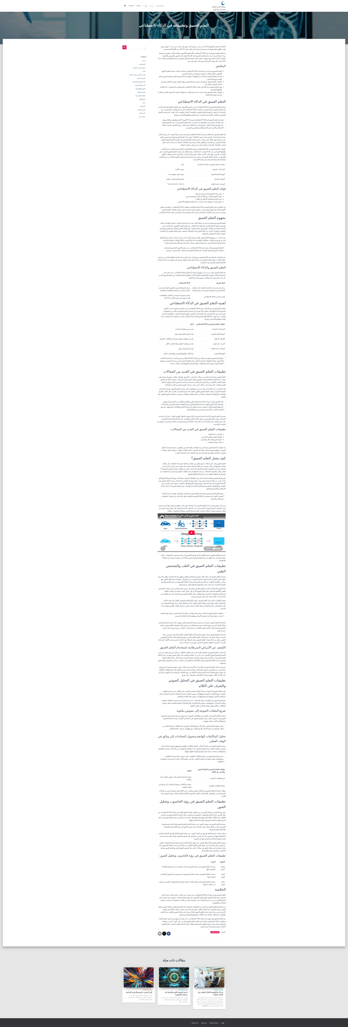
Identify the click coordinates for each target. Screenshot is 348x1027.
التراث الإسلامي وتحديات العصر (137, 74)
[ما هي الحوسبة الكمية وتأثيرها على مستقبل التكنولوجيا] (174, 977)
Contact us (195, 1023)
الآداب (143, 71)
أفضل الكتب (142, 64)
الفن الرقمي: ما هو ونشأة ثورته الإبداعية (139, 992)
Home (222, 1023)
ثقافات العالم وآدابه (140, 95)
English (138, 5)
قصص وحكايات (141, 109)
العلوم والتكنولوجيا (215, 932)
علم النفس (142, 106)
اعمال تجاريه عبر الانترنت (138, 68)
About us (204, 1023)
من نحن (151, 5)
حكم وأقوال (142, 99)
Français (131, 5)
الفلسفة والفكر (141, 92)
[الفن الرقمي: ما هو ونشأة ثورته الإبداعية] (139, 977)
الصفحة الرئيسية (159, 5)
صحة (144, 102)
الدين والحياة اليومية (140, 85)
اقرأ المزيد (205, 1006)
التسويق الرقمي (141, 78)
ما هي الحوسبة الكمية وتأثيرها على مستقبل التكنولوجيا (176, 993)
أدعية (144, 60)
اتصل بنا (145, 5)
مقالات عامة (142, 116)
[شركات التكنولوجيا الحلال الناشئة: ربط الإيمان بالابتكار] (209, 977)
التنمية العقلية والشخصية (138, 81)
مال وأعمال (142, 113)
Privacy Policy (214, 1023)
